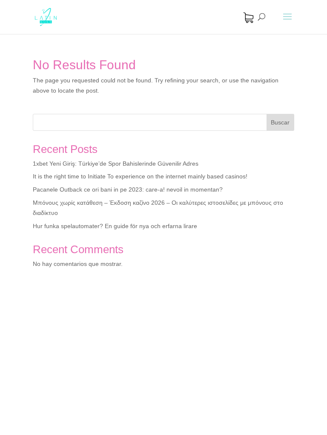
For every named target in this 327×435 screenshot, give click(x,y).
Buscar (280, 122)
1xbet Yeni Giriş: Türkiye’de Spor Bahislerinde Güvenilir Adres (115, 163)
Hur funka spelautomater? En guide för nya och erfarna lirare (115, 226)
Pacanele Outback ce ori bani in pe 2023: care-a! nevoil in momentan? (128, 189)
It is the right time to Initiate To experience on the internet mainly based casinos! (140, 176)
